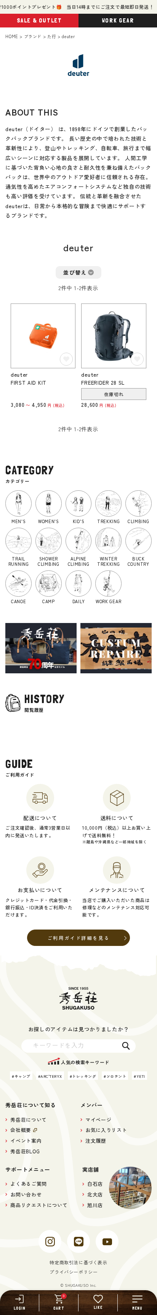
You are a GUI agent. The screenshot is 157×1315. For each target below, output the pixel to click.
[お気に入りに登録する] (66, 359)
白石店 (95, 1183)
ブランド (33, 36)
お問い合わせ (26, 1194)
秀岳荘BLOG (25, 1151)
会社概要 (20, 1130)
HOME (11, 36)
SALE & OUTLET (39, 20)
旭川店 (95, 1205)
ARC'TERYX (51, 1076)
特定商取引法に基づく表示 (78, 1262)
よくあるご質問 (28, 1183)
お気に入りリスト (106, 1130)
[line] (78, 1241)
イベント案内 (26, 1140)
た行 (51, 36)
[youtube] (107, 1241)
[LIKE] (98, 1302)
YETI (140, 1076)
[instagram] (49, 1241)
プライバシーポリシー (74, 1271)
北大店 (95, 1194)
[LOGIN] (19, 1302)
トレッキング (84, 1076)
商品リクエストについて (38, 1205)
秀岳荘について (28, 1119)
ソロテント (116, 1076)
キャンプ (22, 1076)
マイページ (98, 1119)
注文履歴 (95, 1140)
